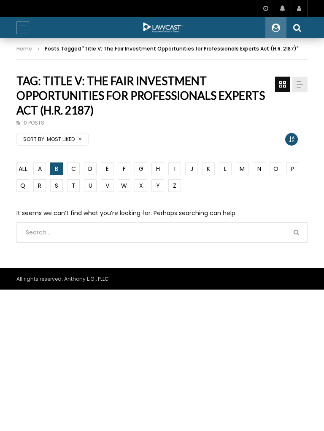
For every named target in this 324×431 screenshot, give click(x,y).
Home (24, 48)
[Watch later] (265, 8)
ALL (23, 169)
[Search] (297, 27)
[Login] (299, 8)
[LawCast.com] (162, 27)
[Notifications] (282, 8)
